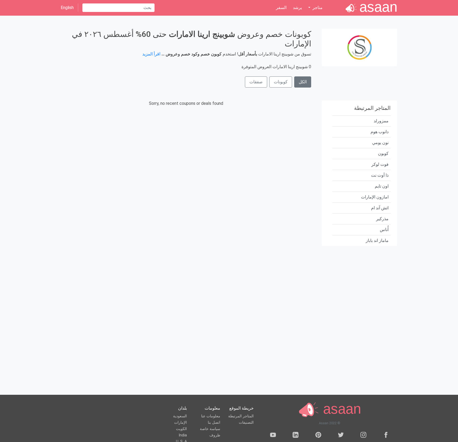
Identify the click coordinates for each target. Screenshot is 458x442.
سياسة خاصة (210, 429)
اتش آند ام (380, 207)
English (67, 7)
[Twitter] (341, 436)
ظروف (214, 435)
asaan (340, 409)
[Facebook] (386, 436)
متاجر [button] (317, 7)
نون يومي (380, 142)
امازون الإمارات (375, 197)
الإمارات (180, 422)
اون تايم (382, 186)
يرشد (297, 7)
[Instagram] (363, 436)
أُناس (384, 229)
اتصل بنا (214, 422)
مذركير (382, 218)
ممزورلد (381, 120)
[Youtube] (273, 436)
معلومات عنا (210, 416)
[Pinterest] (318, 436)
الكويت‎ (181, 429)
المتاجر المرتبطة (241, 416)
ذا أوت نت (380, 175)
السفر (281, 7)
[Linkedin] (295, 436)
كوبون (383, 153)
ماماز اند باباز (377, 240)
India (183, 435)
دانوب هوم (380, 131)
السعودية (180, 416)
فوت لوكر (380, 164)
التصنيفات (246, 422)
